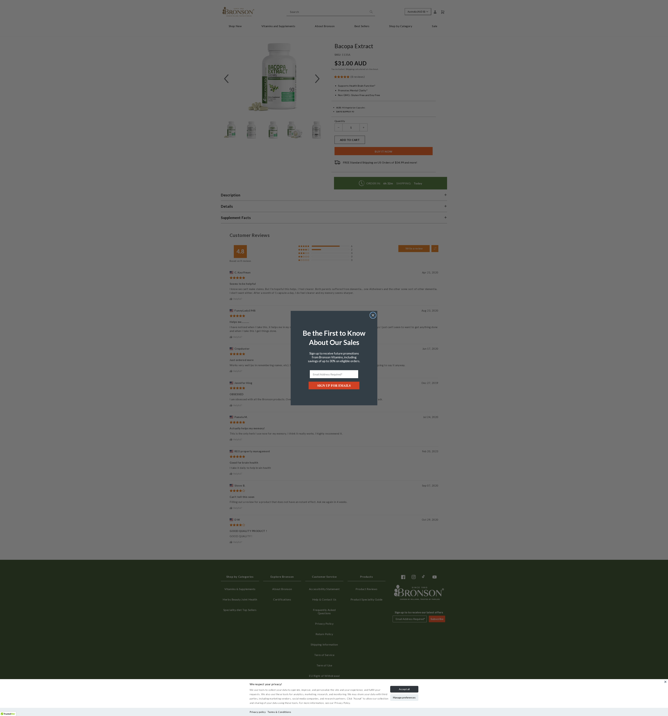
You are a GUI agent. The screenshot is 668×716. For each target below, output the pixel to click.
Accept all (404, 689)
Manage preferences (404, 697)
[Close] (665, 681)
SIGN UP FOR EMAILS (334, 385)
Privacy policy (258, 711)
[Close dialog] (373, 315)
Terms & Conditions (279, 711)
